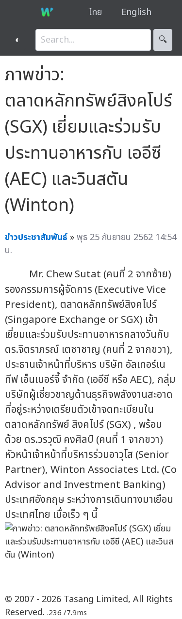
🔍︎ (163, 39)
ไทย (95, 12)
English (136, 12)
